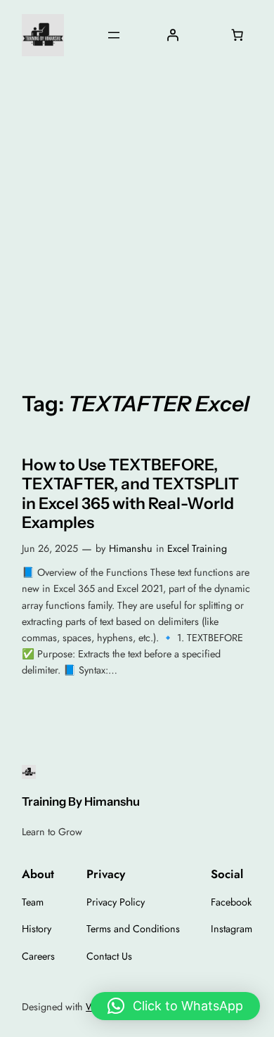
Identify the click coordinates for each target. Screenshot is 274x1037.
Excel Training (197, 548)
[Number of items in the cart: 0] (237, 35)
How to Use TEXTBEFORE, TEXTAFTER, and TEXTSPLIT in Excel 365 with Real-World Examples (130, 494)
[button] (175, 1006)
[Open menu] (113, 35)
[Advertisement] (137, 221)
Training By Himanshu (81, 801)
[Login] (172, 35)
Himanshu (130, 548)
